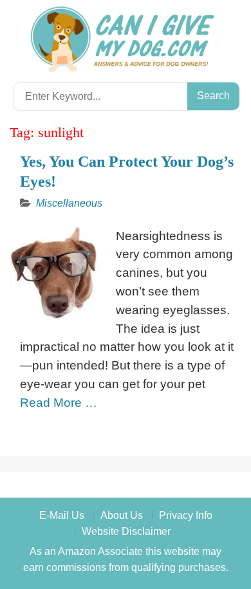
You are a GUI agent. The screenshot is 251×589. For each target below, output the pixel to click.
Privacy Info (185, 515)
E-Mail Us (61, 515)
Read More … (58, 402)
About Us (121, 515)
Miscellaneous (69, 203)
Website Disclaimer (126, 531)
